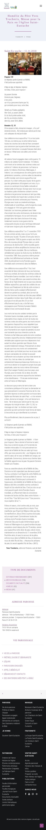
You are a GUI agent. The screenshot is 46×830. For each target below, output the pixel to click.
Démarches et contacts (14, 674)
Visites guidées (30, 771)
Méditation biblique (13, 580)
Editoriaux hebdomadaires (16, 577)
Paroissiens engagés (13, 666)
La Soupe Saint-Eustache (34, 736)
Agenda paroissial (31, 763)
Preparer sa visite (31, 774)
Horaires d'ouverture (9, 625)
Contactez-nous (30, 785)
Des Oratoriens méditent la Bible (18, 678)
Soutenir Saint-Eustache (11, 736)
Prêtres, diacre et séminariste (17, 657)
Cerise (27, 746)
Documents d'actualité (15, 583)
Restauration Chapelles (10, 769)
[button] (41, 6)
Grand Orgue (29, 721)
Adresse (5, 609)
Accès (27, 760)
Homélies (9, 586)
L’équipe (7, 661)
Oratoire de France (9, 758)
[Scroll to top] (42, 825)
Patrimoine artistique (9, 766)
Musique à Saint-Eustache (34, 707)
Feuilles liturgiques (9, 789)
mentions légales (26, 819)
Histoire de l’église (8, 760)
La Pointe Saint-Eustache (34, 738)
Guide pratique (7, 800)
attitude (37, 819)
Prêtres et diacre (8, 710)
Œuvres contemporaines (11, 763)
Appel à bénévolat (12, 670)
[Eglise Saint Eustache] (10, 6)
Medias (9, 589)
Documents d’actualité (10, 797)
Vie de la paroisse (12, 653)
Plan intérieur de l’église (33, 777)
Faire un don (29, 782)
